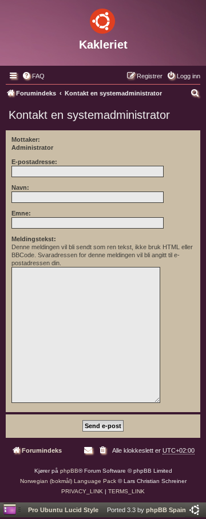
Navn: (20, 187)
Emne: (21, 213)
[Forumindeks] (103, 19)
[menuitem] (33, 76)
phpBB (69, 471)
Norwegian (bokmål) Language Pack (68, 481)
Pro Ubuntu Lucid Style (63, 509)
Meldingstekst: (33, 238)
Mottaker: (25, 139)
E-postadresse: (34, 161)
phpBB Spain (166, 509)
